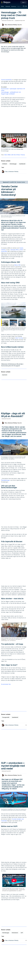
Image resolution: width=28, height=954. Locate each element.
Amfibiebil (4, 163)
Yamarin (3, 249)
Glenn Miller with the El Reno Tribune (14, 154)
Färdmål (7, 6)
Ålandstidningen (5, 480)
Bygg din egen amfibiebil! (8, 94)
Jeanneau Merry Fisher (16, 249)
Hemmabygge (13, 163)
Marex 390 (17, 265)
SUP (22, 932)
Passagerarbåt (5, 717)
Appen (19, 6)
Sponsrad (4, 374)
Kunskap (13, 6)
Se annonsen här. (6, 684)
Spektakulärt (22, 163)
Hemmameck (15, 932)
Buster (21, 248)
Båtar (2, 6)
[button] (25, 310)
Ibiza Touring (19, 338)
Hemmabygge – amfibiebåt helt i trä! (11, 92)
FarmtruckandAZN (6, 79)
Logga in (24, 2)
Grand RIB (4, 251)
